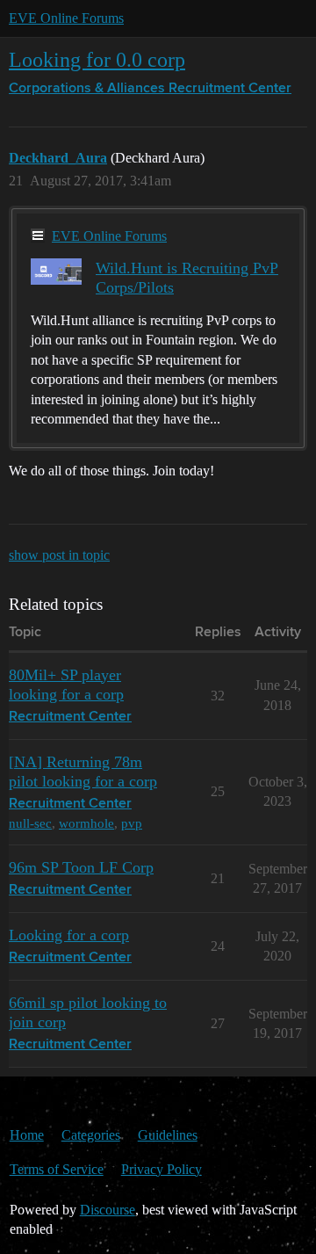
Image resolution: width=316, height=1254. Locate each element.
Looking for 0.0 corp (97, 59)
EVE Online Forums (66, 18)
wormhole (86, 822)
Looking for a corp (69, 935)
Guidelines (168, 1134)
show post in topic (59, 554)
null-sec (30, 822)
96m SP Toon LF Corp (81, 867)
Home (27, 1134)
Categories (90, 1134)
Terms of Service (57, 1169)
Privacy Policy (161, 1169)
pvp (131, 822)
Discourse (107, 1209)
